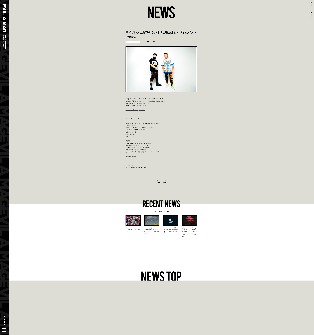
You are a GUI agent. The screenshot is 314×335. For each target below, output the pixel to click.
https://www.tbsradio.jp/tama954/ (135, 110)
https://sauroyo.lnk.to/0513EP (137, 167)
